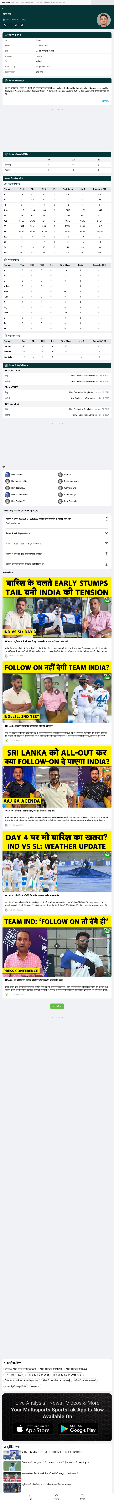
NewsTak (14, 2)
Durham (67, 88)
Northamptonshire (80, 88)
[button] (57, 607)
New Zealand (57, 88)
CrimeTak (38, 2)
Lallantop (46, 2)
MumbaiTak (29, 2)
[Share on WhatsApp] (16, 25)
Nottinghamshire (97, 88)
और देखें (56, 1006)
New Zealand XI (68, 91)
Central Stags (55, 91)
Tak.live (62, 2)
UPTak (21, 2)
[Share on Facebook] (10, 25)
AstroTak (54, 2)
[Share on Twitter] (5, 25)
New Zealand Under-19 (37, 91)
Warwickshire (20, 91)
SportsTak (6, 2)
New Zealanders (83, 91)
